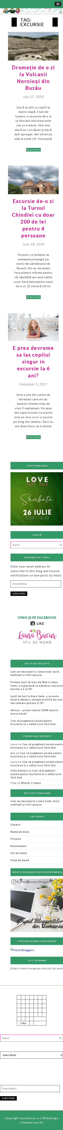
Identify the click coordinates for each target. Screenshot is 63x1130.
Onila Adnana (18, 770)
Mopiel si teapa (31, 782)
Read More (33, 149)
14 (19, 1010)
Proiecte (15, 838)
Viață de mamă (19, 860)
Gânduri (15, 824)
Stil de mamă (18, 853)
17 (31, 1010)
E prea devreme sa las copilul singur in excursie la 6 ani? (33, 361)
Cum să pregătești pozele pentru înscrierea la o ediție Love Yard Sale (36, 774)
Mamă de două (19, 831)
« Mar (23, 1023)
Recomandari (18, 846)
